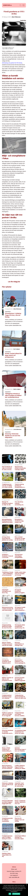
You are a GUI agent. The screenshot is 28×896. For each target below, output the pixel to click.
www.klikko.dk (15, 877)
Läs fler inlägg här (14, 282)
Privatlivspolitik (16, 893)
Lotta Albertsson (17, 429)
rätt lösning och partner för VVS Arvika (12, 63)
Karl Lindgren (16, 349)
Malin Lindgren (17, 389)
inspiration (23, 20)
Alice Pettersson (16, 17)
